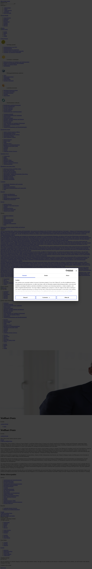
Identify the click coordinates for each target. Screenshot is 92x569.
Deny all (25, 297)
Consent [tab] (24, 275)
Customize (45, 297)
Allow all (67, 297)
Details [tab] (46, 275)
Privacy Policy (67, 292)
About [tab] (67, 275)
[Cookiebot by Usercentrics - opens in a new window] (67, 271)
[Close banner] (76, 270)
